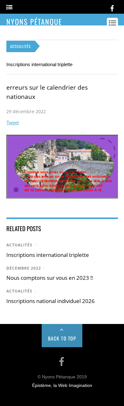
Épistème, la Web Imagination (62, 385)
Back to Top (62, 338)
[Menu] (9, 7)
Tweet (12, 122)
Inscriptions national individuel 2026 (50, 301)
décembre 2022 (23, 268)
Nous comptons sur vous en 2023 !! (49, 277)
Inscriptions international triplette (39, 64)
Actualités (19, 245)
